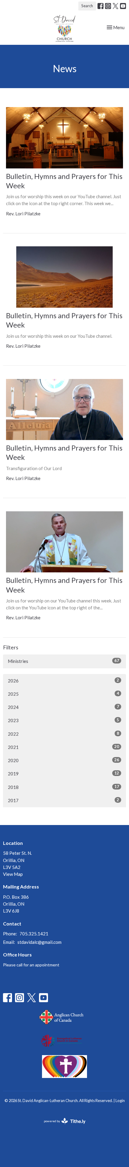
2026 (63, 680)
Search (87, 5)
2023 (63, 720)
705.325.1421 (34, 933)
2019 (63, 773)
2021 (63, 747)
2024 (63, 707)
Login (120, 1100)
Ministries (63, 661)
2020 (63, 760)
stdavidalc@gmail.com (39, 942)
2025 (63, 694)
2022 (63, 734)
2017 (63, 800)
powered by (62, 1126)
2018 (63, 787)
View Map (13, 874)
